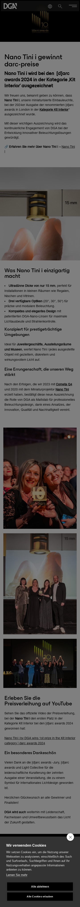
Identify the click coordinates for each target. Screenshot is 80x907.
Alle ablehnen (40, 886)
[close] (70, 837)
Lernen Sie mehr (16, 875)
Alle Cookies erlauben (40, 896)
